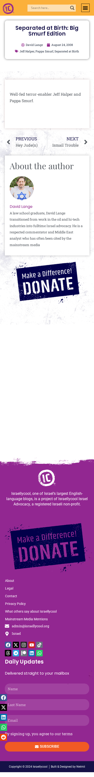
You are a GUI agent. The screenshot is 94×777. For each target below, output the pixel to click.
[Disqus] (47, 393)
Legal (9, 588)
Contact (11, 596)
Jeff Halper (27, 51)
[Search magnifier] (72, 8)
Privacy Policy (15, 604)
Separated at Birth (66, 51)
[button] (85, 8)
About (9, 581)
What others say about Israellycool (31, 611)
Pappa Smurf (44, 51)
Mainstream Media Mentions (26, 619)
